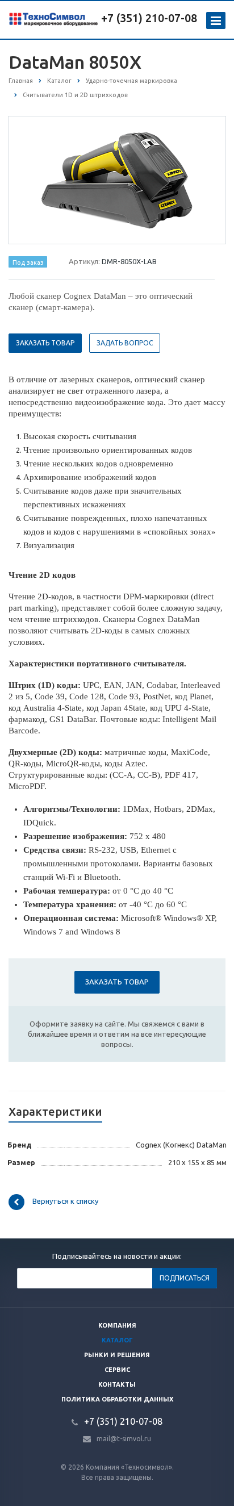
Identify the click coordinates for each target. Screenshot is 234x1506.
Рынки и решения (117, 1354)
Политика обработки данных (117, 1399)
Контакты (117, 1384)
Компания (117, 1325)
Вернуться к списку (65, 1201)
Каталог (117, 1340)
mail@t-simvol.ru (124, 1438)
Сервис (117, 1369)
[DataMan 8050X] (117, 179)
